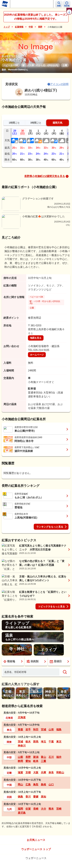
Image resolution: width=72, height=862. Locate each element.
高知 (43, 796)
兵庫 (43, 772)
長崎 (35, 808)
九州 (9, 809)
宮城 (43, 729)
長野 (40, 27)
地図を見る (35, 338)
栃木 (28, 741)
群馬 (35, 741)
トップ (6, 27)
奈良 (51, 772)
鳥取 (35, 784)
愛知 (28, 760)
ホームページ (37, 354)
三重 (43, 760)
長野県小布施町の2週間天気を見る (44, 176)
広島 (28, 784)
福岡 (20, 808)
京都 (28, 772)
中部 (31, 27)
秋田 (35, 729)
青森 (20, 729)
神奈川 (22, 745)
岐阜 (35, 760)
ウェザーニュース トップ (36, 849)
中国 (9, 784)
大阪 (35, 772)
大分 (43, 808)
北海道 (9, 717)
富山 (43, 756)
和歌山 (60, 772)
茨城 (20, 741)
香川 (28, 796)
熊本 (51, 808)
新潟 (35, 756)
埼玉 (43, 741)
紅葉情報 (19, 27)
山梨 (20, 756)
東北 (9, 729)
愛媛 (35, 796)
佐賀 (28, 808)
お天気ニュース (36, 839)
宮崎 (59, 808)
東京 (59, 741)
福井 (59, 756)
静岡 (20, 760)
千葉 (51, 741)
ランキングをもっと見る (49, 526)
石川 (51, 756)
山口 (51, 784)
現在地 (11, 661)
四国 (9, 797)
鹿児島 (22, 812)
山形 (51, 729)
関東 (9, 742)
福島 (59, 729)
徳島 (20, 796)
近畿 (9, 772)
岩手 (28, 729)
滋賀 (20, 772)
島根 (43, 784)
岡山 (20, 784)
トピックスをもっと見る (51, 606)
